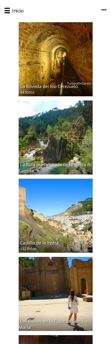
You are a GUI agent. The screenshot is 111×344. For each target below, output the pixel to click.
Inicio (17, 10)
